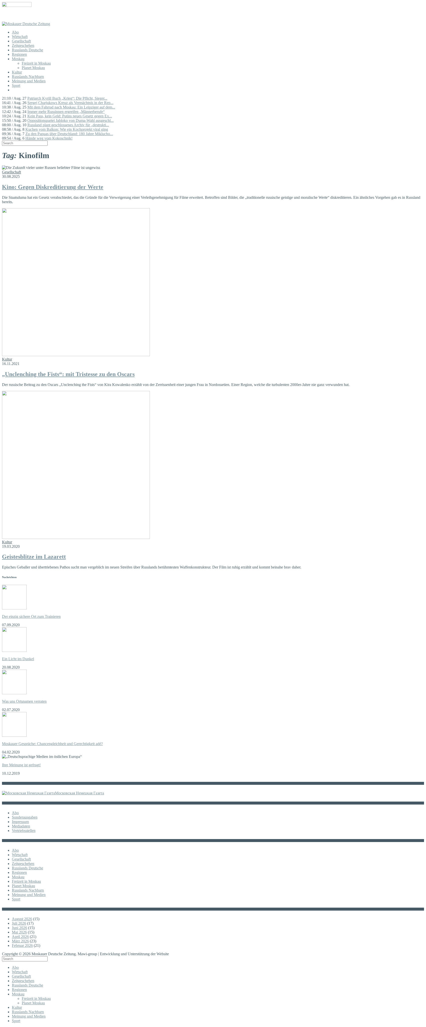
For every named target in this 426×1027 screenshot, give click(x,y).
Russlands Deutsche (27, 50)
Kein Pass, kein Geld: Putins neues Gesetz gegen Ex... (69, 116)
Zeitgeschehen (23, 45)
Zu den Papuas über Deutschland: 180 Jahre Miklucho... (69, 134)
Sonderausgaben (24, 817)
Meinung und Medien (29, 81)
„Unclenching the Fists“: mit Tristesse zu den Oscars (68, 374)
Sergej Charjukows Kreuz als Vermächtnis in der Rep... (70, 103)
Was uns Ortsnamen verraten (24, 701)
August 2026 (22, 919)
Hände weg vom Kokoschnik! (48, 138)
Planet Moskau (33, 68)
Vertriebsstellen (24, 830)
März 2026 (20, 941)
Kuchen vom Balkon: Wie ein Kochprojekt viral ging (66, 129)
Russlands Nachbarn (28, 76)
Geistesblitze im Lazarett (34, 556)
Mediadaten (21, 826)
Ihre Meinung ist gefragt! (21, 765)
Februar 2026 (22, 945)
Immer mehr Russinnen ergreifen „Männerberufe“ (66, 112)
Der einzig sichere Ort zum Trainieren (31, 616)
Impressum (20, 822)
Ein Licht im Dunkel (18, 659)
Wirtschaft (20, 37)
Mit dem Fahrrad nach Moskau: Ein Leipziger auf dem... (71, 107)
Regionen (19, 54)
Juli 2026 (19, 923)
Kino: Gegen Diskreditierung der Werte (52, 187)
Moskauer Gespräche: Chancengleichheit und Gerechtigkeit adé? (52, 744)
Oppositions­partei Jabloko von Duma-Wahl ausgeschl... (70, 120)
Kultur (17, 72)
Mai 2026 (19, 932)
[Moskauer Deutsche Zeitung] (26, 24)
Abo (15, 32)
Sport (16, 85)
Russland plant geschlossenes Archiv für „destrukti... (68, 125)
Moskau (18, 59)
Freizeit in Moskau (36, 63)
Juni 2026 (19, 928)
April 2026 (20, 937)
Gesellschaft (21, 41)
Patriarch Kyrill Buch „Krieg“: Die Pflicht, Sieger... (67, 98)
